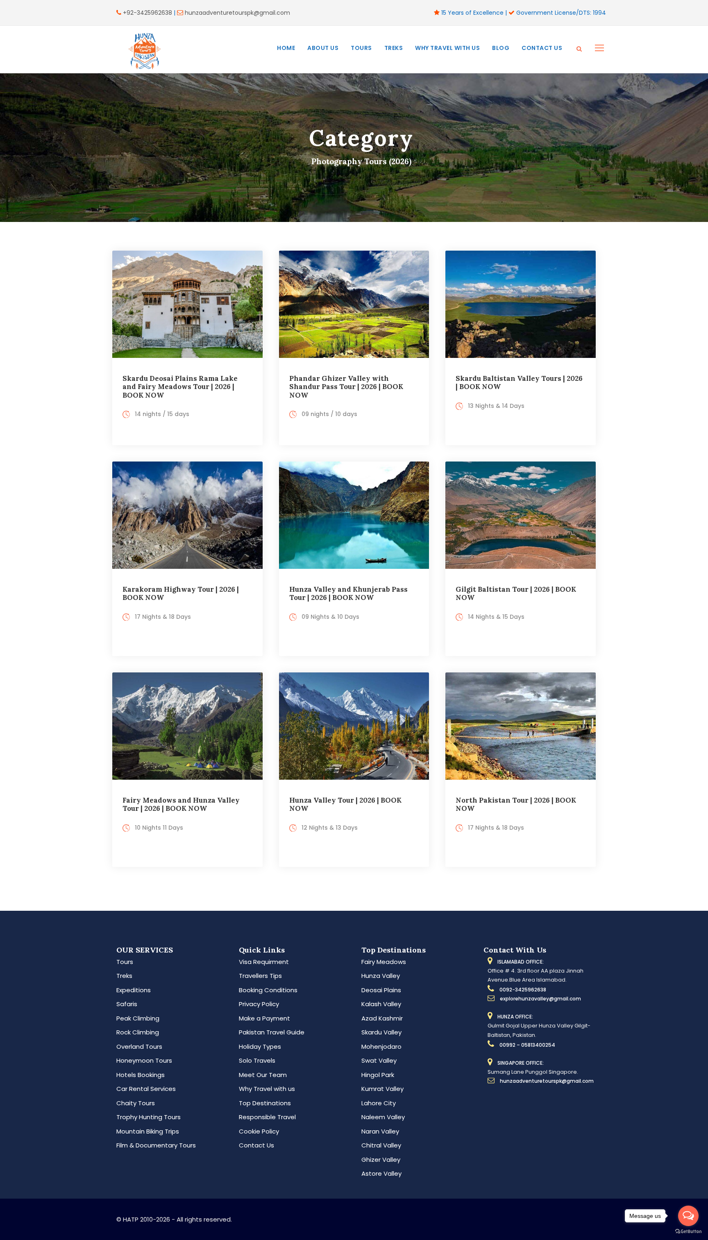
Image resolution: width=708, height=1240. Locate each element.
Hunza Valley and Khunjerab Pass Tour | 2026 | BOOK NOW (348, 593)
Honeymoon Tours (144, 1060)
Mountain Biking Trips (147, 1131)
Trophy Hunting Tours (148, 1117)
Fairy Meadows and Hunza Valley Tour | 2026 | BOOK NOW (181, 804)
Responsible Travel (267, 1117)
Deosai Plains (381, 990)
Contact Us (542, 48)
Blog (500, 48)
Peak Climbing (137, 1018)
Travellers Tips (260, 975)
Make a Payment (264, 1018)
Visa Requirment (264, 961)
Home (286, 48)
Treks (393, 48)
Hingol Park (377, 1074)
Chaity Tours (135, 1103)
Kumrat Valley (382, 1088)
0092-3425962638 (522, 989)
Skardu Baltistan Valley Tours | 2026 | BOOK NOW (519, 382)
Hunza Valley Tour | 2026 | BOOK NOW (345, 804)
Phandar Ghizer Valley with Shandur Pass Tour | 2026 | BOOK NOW (346, 387)
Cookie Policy (259, 1131)
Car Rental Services (146, 1088)
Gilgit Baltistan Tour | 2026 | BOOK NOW (516, 593)
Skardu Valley (381, 1032)
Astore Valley (381, 1173)
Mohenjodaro (381, 1046)
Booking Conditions (268, 990)
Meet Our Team (263, 1074)
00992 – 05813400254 (527, 1044)
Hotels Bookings (140, 1074)
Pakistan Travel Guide (271, 1032)
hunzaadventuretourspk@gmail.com (237, 13)
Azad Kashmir (382, 1018)
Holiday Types (260, 1046)
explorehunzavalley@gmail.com (540, 998)
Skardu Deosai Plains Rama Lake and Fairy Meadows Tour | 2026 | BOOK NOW (180, 387)
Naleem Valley (383, 1117)
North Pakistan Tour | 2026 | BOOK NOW (516, 804)
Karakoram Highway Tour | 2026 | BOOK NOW (181, 593)
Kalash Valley (381, 1004)
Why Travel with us (447, 48)
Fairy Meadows (383, 961)
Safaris (126, 1004)
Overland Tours (139, 1046)
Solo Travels (257, 1060)
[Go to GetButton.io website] (688, 1231)
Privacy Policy (259, 1004)
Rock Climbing (137, 1032)
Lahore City (378, 1103)
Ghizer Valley (380, 1159)
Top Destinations (265, 1103)
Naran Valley (380, 1131)
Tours (361, 48)
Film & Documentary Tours (156, 1145)
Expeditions (133, 990)
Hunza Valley (380, 975)
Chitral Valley (381, 1145)
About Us (322, 48)
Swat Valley (379, 1060)
